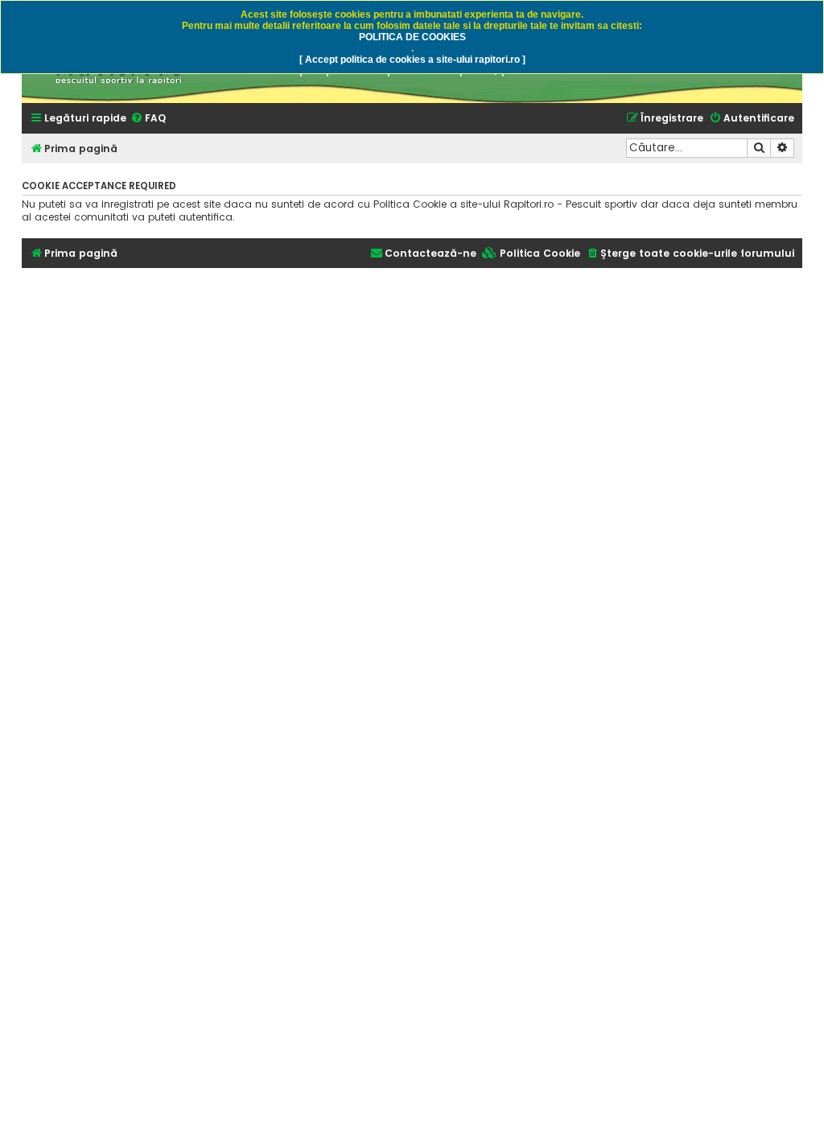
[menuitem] (148, 119)
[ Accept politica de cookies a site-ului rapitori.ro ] (412, 59)
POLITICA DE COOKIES (412, 37)
